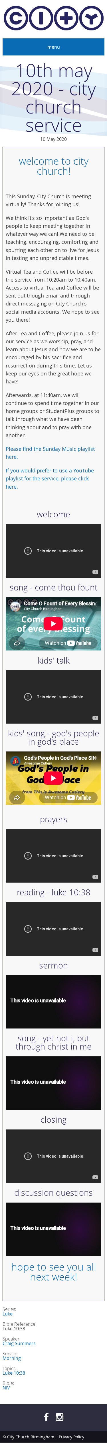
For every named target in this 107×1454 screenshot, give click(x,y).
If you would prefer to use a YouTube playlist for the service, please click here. (50, 478)
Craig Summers (19, 1343)
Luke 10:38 (14, 1373)
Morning (12, 1358)
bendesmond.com (87, 1448)
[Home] (54, 19)
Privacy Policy (71, 1436)
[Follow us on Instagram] (59, 1417)
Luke (8, 1314)
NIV (6, 1388)
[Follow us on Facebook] (46, 1417)
